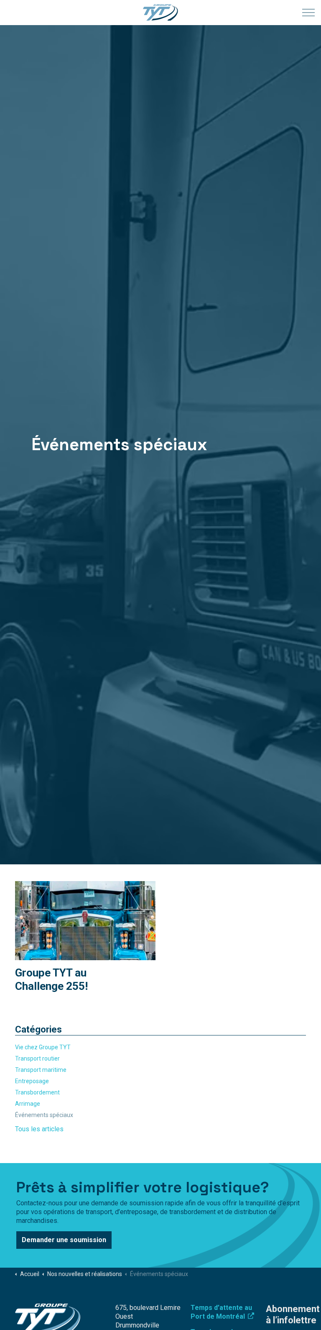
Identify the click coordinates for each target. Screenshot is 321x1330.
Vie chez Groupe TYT (43, 1047)
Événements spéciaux (44, 1115)
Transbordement (37, 1092)
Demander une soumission (64, 1240)
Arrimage (27, 1103)
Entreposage (32, 1081)
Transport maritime (40, 1069)
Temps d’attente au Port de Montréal (221, 1312)
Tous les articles (39, 1129)
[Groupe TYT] (160, 12)
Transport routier (37, 1058)
